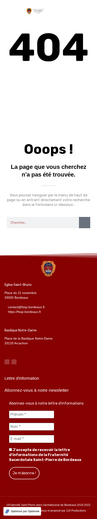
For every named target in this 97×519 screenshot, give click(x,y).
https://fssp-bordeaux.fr (24, 312)
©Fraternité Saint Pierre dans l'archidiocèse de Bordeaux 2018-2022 (48, 505)
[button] (89, 10)
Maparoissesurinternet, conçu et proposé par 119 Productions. (49, 510)
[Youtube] (14, 361)
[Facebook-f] (7, 361)
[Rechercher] (84, 222)
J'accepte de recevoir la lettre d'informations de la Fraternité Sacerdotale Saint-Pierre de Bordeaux (45, 455)
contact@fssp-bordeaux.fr (26, 307)
